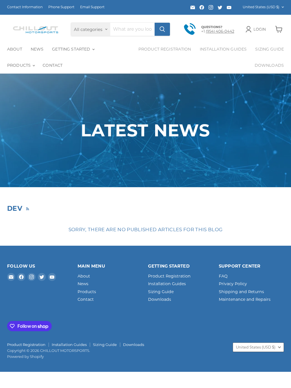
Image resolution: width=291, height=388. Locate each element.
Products (87, 291)
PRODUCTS (19, 65)
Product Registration (164, 49)
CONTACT (53, 65)
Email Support (92, 7)
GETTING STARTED (71, 49)
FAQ (223, 276)
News (83, 283)
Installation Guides (223, 49)
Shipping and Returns (241, 291)
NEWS (37, 49)
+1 (203, 31)
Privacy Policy (233, 283)
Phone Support (61, 7)
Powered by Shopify (25, 356)
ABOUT (14, 49)
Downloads (269, 65)
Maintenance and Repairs (245, 299)
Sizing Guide (269, 49)
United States (261, 7)
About (84, 276)
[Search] (162, 29)
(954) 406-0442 (220, 31)
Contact (86, 299)
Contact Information (25, 7)
